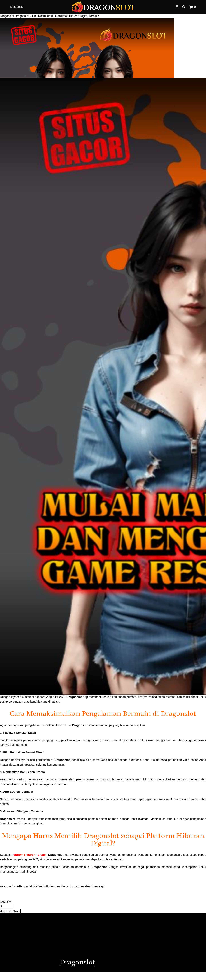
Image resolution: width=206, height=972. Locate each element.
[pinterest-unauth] (183, 6)
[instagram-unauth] (177, 6)
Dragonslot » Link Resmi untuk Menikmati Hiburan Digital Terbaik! (57, 16)
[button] (10, 911)
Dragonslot (17, 7)
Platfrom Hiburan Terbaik (29, 855)
